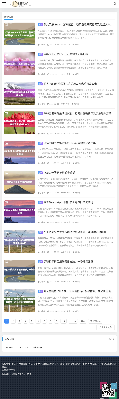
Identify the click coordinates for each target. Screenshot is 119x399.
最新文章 (8, 16)
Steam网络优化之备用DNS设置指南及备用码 (67, 143)
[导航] (4, 3)
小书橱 (42, 44)
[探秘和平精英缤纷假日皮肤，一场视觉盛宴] (19, 271)
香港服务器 (37, 347)
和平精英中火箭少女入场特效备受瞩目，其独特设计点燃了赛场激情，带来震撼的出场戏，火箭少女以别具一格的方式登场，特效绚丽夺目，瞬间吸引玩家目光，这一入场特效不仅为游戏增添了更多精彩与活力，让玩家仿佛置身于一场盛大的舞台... (75, 242)
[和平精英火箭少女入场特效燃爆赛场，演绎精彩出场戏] (19, 241)
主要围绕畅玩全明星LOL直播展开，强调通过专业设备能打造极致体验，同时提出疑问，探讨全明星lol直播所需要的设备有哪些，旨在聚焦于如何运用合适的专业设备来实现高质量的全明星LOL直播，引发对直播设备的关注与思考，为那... (75, 301)
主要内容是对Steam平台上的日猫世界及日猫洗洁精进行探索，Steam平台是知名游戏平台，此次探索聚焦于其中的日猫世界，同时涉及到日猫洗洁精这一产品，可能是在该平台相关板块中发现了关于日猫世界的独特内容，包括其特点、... (75, 212)
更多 (110, 339)
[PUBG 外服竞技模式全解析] (19, 182)
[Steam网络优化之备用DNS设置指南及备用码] (19, 152)
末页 (83, 321)
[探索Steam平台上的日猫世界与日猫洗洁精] (19, 211)
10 (63, 321)
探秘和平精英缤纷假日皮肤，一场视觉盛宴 (66, 261)
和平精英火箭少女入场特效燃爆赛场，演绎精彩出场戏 (72, 232)
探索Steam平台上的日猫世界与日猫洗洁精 (66, 202)
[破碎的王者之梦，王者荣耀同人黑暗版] (19, 63)
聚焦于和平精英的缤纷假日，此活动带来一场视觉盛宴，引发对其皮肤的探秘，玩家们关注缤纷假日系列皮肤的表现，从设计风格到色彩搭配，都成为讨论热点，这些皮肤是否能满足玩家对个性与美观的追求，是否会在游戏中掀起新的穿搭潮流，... (75, 271)
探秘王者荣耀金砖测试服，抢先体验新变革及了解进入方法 (75, 113)
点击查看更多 (105, 327)
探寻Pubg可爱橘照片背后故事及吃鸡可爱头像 (68, 83)
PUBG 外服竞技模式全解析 (57, 172)
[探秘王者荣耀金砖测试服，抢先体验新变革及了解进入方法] (19, 122)
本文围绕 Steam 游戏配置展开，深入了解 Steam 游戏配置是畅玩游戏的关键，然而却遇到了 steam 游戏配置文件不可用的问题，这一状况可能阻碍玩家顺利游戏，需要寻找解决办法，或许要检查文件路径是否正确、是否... (76, 34)
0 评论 (77, 44)
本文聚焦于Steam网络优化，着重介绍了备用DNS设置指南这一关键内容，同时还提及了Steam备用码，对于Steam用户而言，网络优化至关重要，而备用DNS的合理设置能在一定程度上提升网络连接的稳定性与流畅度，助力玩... (75, 153)
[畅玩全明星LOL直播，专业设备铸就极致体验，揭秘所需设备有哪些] (19, 300)
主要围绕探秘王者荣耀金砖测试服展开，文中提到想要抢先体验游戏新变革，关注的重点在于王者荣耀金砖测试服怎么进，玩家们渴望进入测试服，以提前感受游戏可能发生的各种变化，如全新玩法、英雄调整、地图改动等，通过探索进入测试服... (75, 123)
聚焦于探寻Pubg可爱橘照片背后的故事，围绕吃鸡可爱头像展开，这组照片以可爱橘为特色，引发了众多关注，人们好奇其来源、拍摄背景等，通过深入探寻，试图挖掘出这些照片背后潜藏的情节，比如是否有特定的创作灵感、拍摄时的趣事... (76, 94)
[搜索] (114, 4)
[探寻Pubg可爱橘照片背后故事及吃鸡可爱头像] (19, 93)
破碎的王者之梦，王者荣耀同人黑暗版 (63, 54)
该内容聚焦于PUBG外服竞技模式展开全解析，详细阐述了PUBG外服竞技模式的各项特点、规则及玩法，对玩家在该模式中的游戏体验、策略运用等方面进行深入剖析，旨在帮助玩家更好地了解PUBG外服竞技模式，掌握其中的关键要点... (75, 183)
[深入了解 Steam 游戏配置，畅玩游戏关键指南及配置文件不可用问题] (19, 34)
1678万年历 (24, 347)
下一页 (73, 321)
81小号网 (9, 347)
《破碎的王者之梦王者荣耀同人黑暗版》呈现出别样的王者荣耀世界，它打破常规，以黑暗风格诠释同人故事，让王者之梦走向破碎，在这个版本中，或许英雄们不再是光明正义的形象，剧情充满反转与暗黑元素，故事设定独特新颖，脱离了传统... (75, 64)
